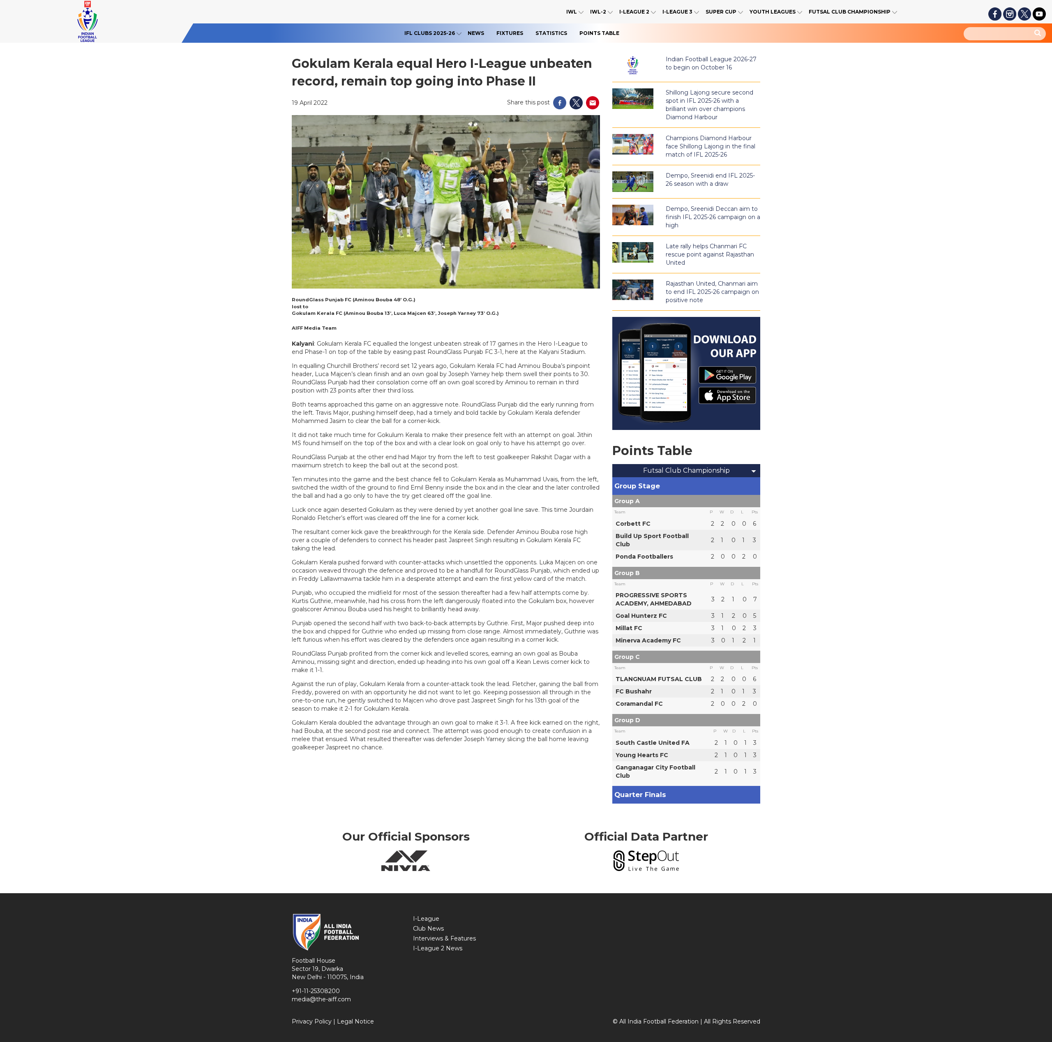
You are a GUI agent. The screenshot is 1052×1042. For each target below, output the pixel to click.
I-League (426, 918)
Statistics (551, 33)
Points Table (599, 33)
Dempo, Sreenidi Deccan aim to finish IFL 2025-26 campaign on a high (713, 217)
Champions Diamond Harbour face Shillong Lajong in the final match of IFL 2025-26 (710, 146)
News (476, 33)
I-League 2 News (437, 948)
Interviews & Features (444, 938)
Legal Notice (355, 1021)
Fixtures (509, 33)
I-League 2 (634, 12)
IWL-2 (598, 12)
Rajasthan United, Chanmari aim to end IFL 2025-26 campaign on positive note (712, 292)
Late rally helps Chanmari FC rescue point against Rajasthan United (710, 254)
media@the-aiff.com (321, 999)
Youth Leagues (773, 12)
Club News (428, 928)
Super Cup (721, 12)
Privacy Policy (312, 1021)
